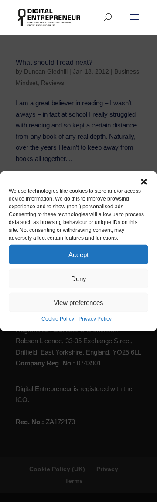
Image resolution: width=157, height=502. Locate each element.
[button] (144, 181)
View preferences (78, 302)
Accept (78, 254)
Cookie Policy (57, 319)
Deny (78, 278)
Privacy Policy (95, 319)
